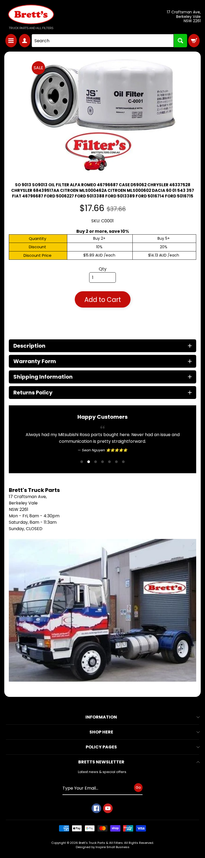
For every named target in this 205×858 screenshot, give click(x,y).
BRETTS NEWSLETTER (101, 775)
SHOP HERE (101, 746)
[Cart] (194, 40)
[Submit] (180, 40)
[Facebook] (96, 822)
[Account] (24, 40)
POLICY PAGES (101, 761)
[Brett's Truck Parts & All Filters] (31, 17)
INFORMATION (101, 731)
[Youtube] (108, 822)
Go (138, 801)
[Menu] (11, 40)
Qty (103, 269)
